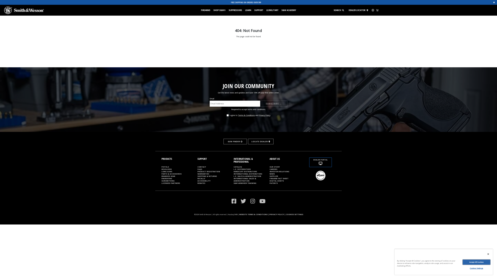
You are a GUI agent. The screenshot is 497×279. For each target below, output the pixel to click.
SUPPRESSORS (235, 10)
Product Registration (209, 172)
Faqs (200, 169)
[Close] (488, 254)
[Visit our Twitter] (243, 201)
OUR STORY (275, 167)
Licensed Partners (171, 183)
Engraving (167, 178)
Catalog (238, 167)
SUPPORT (258, 10)
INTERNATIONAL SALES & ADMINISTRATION (245, 179)
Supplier (274, 176)
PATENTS (274, 183)
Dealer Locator (357, 10)
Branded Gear (168, 176)
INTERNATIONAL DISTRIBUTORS (248, 174)
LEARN (248, 10)
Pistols (165, 167)
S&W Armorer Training (245, 183)
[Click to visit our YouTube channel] (262, 201)
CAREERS (273, 169)
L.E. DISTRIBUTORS (242, 169)
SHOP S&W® (219, 10)
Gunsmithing (168, 181)
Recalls (201, 178)
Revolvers (167, 169)
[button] (344, 10)
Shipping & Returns (207, 176)
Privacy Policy (264, 115)
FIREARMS (205, 10)
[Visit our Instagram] (252, 201)
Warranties (203, 174)
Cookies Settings (476, 268)
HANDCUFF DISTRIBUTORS (245, 172)
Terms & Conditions (246, 115)
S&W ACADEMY (289, 10)
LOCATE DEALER (259, 141)
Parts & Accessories (172, 174)
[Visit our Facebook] (234, 201)
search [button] (337, 10)
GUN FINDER (234, 141)
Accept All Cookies (476, 262)
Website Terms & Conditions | (254, 214)
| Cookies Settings (293, 214)
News (272, 174)
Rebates (201, 183)
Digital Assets (277, 181)
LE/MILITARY (272, 10)
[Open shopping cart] (377, 10)
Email (212, 98)
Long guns (167, 172)
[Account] (373, 10)
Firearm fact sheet (279, 178)
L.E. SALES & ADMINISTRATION (247, 176)
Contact (202, 167)
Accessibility (204, 181)
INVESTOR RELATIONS (279, 172)
